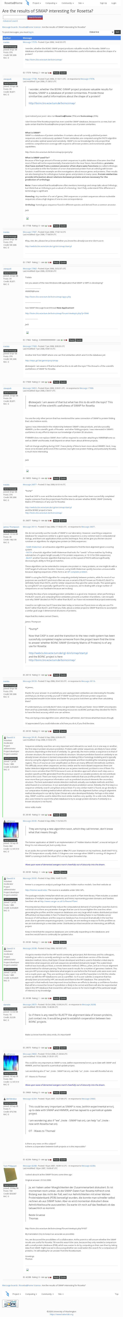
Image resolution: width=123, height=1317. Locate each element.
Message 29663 (30, 1054)
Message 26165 (30, 821)
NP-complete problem (77, 571)
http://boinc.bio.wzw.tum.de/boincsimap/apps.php (48, 296)
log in (31, 32)
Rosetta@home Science (30, 27)
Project (36, 3)
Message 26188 (30, 948)
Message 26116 (30, 527)
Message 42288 (30, 1166)
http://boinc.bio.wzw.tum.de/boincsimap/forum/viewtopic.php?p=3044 (56, 313)
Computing (50, 3)
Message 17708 (30, 79)
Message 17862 (30, 268)
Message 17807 (30, 232)
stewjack (7, 79)
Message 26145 (30, 737)
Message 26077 (30, 484)
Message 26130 (30, 681)
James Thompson (11, 527)
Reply (56, 73)
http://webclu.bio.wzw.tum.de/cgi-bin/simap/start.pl (48, 246)
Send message (10, 46)
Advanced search (10, 21)
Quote (63, 73)
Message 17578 (30, 42)
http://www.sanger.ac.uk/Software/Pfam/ (59, 901)
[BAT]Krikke (11, 1098)
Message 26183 (30, 878)
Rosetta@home (13, 3)
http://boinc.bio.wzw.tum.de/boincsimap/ (43, 59)
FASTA (29, 552)
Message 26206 (89, 1004)
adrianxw (10, 821)
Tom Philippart (9, 1166)
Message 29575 (30, 1004)
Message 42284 (30, 1098)
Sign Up (103, 3)
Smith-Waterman (34, 547)
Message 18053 (30, 388)
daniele (6, 1004)
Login (113, 3)
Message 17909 (30, 346)
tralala (6, 42)
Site (80, 3)
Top (116, 1294)
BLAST (29, 558)
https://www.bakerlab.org (61, 1314)
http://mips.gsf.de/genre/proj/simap (41, 360)
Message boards (10, 27)
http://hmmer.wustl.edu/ (36, 890)
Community (67, 3)
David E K (11, 737)
